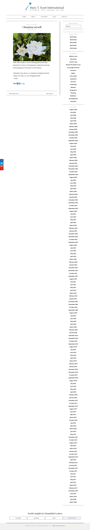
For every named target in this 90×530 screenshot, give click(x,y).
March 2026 (73, 123)
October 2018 (73, 375)
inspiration (73, 79)
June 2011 (73, 476)
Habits (73, 73)
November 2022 (73, 236)
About (33, 16)
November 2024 (73, 169)
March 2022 (73, 259)
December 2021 (73, 267)
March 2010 (73, 496)
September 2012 (73, 457)
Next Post (49, 93)
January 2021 (73, 299)
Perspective (73, 90)
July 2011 (73, 474)
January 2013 (73, 451)
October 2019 (73, 341)
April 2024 (73, 188)
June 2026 (73, 115)
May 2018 (73, 389)
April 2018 (73, 392)
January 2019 (73, 366)
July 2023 (73, 214)
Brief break (73, 37)
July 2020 (73, 316)
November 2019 (73, 338)
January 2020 (73, 332)
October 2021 (73, 273)
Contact (64, 16)
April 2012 (73, 460)
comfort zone (73, 62)
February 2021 (73, 296)
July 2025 (73, 146)
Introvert (73, 81)
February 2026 (73, 126)
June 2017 (73, 412)
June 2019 (73, 352)
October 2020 (73, 307)
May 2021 (73, 287)
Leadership (73, 84)
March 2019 (73, 361)
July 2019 (73, 349)
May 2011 (73, 479)
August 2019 (73, 347)
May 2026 (73, 118)
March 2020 (73, 327)
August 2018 (73, 380)
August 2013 (73, 443)
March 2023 (73, 225)
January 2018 (73, 397)
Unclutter (73, 101)
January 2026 (73, 129)
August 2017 (73, 409)
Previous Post (14, 93)
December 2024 (73, 166)
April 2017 (73, 414)
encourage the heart (73, 67)
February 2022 (73, 262)
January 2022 (73, 265)
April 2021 (73, 290)
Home (24, 16)
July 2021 (73, 282)
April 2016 (73, 426)
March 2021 (73, 293)
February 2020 (73, 330)
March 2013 (73, 448)
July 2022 (73, 248)
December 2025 (73, 132)
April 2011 (73, 482)
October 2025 (73, 138)
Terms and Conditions (58, 525)
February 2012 (73, 462)
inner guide (73, 76)
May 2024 (73, 186)
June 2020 (73, 318)
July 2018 (73, 383)
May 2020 (73, 321)
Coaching (44, 16)
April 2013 (73, 445)
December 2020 (73, 301)
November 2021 (73, 270)
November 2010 (73, 491)
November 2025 (73, 135)
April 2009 (73, 499)
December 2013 (73, 437)
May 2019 (73, 355)
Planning (73, 93)
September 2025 (73, 140)
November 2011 (73, 468)
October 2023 (73, 205)
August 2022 (73, 245)
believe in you (73, 56)
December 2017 (73, 400)
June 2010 (73, 493)
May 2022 (73, 253)
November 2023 (73, 203)
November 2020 (73, 304)
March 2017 (73, 417)
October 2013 (73, 440)
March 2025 (73, 157)
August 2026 (73, 109)
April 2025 (73, 155)
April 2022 (73, 256)
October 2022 (73, 239)
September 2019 (73, 344)
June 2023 (73, 217)
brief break (73, 59)
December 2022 (73, 234)
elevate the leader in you (73, 65)
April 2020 (73, 324)
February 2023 (73, 228)
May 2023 (73, 219)
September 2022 (73, 242)
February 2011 (73, 488)
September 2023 (73, 208)
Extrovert (73, 70)
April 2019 (73, 358)
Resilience (73, 96)
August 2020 (73, 313)
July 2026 (73, 112)
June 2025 (73, 149)
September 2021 (73, 276)
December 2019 (73, 335)
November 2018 (73, 372)
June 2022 (73, 251)
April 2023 (73, 222)
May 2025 (73, 152)
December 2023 (73, 200)
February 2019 (73, 364)
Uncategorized (32, 24)
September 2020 (73, 310)
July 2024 (73, 180)
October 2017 (73, 403)
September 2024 (73, 174)
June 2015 (73, 431)
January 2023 (73, 231)
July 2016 (73, 423)
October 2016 (73, 420)
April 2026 (73, 121)
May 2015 (73, 434)
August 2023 (73, 211)
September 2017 (73, 406)
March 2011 (73, 485)
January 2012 (73, 465)
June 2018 (73, 386)
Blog (54, 16)
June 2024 (73, 183)
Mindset (73, 87)
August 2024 (73, 177)
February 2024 (73, 194)
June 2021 (73, 284)
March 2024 (73, 191)
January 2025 (73, 163)
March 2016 (73, 428)
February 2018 (73, 395)
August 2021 (73, 279)
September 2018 (73, 378)
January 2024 (73, 197)
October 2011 (73, 471)
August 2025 (73, 143)
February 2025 (73, 160)
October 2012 (73, 454)
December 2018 (73, 369)
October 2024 (73, 171)
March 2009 (73, 502)
